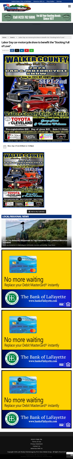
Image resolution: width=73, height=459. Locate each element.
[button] (69, 6)
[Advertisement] (36, 17)
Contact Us (36, 446)
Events (12, 37)
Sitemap (59, 1)
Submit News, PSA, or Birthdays (21, 1)
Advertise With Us (38, 1)
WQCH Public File (36, 439)
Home (4, 37)
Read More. (51, 245)
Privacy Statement (37, 444)
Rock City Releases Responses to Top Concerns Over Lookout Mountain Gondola (36, 241)
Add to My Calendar (37, 212)
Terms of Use (36, 442)
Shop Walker (50, 1)
